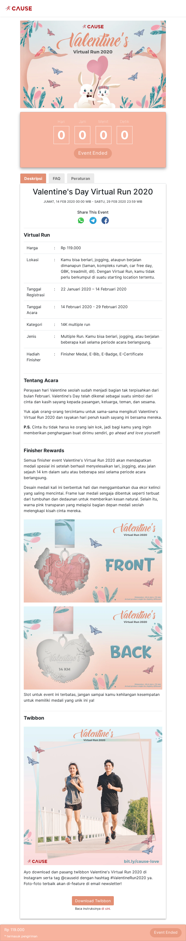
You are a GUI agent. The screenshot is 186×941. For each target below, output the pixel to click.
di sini (105, 908)
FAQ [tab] (57, 178)
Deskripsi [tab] (33, 178)
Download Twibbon (93, 900)
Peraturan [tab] (80, 178)
